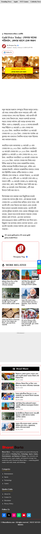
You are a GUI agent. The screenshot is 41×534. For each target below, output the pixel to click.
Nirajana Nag (13, 45)
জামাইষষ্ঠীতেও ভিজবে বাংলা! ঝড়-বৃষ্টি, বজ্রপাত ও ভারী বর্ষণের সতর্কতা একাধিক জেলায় (10, 302)
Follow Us (9, 52)
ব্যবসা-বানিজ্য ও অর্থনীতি (16, 34)
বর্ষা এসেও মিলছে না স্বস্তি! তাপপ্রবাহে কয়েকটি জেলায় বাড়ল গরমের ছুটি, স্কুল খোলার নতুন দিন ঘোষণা (29, 322)
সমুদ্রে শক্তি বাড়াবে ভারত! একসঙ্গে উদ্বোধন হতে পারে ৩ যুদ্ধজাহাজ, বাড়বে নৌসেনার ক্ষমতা (29, 302)
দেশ (8, 34)
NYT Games (24, 2)
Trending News (6, 2)
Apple (16, 2)
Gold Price (13, 237)
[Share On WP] (39, 267)
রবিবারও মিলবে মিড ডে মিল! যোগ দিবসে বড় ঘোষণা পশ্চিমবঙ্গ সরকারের (10, 283)
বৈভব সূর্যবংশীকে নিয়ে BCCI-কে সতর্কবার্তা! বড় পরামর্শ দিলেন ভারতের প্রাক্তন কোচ (27, 395)
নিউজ (5, 34)
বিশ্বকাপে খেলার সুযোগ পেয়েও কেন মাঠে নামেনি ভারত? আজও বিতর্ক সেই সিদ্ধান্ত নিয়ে (27, 376)
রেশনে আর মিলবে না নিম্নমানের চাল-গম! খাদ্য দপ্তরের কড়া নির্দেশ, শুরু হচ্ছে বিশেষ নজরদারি (10, 322)
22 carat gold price (12, 235)
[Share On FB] (39, 262)
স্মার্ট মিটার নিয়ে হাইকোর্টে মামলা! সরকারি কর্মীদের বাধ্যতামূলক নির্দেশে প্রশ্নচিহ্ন (29, 283)
